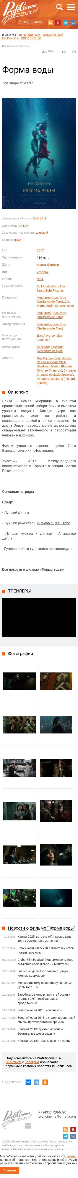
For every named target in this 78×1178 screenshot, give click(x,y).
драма (41, 264)
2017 (40, 250)
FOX (25, 225)
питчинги (10, 38)
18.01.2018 (39, 218)
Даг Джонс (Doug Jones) (54, 358)
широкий (42, 232)
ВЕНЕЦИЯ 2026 (30, 35)
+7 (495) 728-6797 (52, 1112)
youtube (57, 22)
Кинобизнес (31, 38)
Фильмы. (25, 46)
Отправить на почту (74, 51)
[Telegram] (36, 1082)
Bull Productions (48, 286)
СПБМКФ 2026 (53, 35)
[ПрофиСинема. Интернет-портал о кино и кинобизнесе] (20, 9)
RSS (50, 22)
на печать (64, 52)
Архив (17, 239)
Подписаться (32, 22)
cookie (71, 1156)
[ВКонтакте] (28, 1082)
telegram (65, 22)
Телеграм (32, 1062)
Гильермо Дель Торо (53, 523)
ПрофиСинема (10, 46)
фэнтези (53, 264)
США (40, 279)
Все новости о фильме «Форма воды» (33, 569)
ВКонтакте (13, 1062)
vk (73, 22)
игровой (43, 272)
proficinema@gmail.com (57, 1116)
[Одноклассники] (45, 1082)
